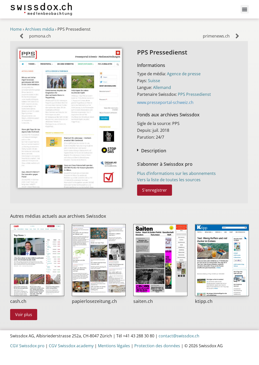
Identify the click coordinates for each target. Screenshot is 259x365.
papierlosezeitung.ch (94, 301)
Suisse (154, 80)
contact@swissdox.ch (179, 336)
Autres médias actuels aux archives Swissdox (58, 216)
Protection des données (157, 346)
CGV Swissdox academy (71, 346)
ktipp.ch (203, 301)
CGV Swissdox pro (27, 346)
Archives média (39, 29)
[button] (245, 9)
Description (153, 151)
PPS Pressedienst (194, 94)
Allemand (162, 87)
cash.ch (18, 301)
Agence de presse (184, 74)
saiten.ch (143, 301)
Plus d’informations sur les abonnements (176, 173)
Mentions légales (114, 346)
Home (16, 29)
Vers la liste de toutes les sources (169, 179)
